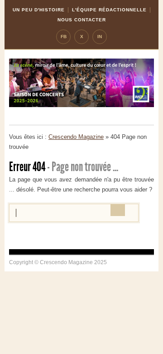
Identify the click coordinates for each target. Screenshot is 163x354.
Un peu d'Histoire (39, 9)
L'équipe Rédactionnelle (109, 9)
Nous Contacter (82, 19)
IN (99, 36)
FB (64, 36)
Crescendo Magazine (76, 136)
